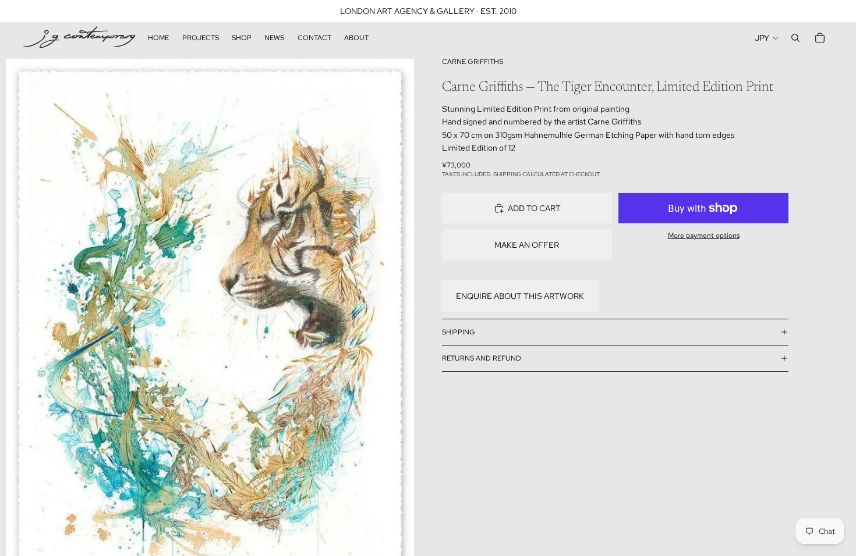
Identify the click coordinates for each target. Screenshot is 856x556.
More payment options (704, 235)
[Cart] (820, 38)
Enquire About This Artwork (520, 296)
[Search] (795, 38)
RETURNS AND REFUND (481, 358)
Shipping (458, 332)
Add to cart (534, 208)
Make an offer (526, 245)
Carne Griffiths (472, 61)
